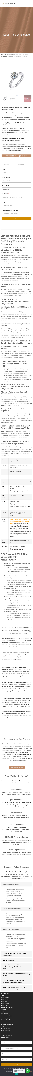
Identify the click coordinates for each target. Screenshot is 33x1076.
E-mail (4, 169)
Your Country (5, 185)
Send (16, 219)
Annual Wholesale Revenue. (10, 210)
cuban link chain (19, 521)
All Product (8, 54)
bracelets (12, 521)
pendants (21, 519)
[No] (31, 1071)
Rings (11, 519)
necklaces (27, 519)
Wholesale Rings (16, 54)
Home (2, 54)
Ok (17, 1073)
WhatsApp (5, 193)
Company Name (6, 202)
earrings (16, 519)
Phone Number (6, 177)
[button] (28, 67)
